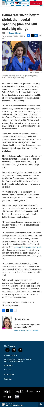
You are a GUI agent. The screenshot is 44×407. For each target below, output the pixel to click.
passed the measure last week (28, 247)
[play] (3, 404)
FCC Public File (9, 374)
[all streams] (41, 404)
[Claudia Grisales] (7, 322)
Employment (8, 365)
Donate (37, 3)
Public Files (8, 379)
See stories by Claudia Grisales (26, 330)
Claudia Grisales (15, 33)
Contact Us (8, 370)
